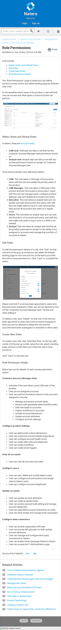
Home (24, 620)
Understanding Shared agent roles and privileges (30, 579)
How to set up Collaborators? (21, 592)
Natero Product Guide (30, 39)
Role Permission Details (20, 74)
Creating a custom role (17, 605)
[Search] (32, 31)
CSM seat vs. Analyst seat (19, 596)
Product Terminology (17, 600)
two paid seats (27, 143)
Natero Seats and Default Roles (23, 65)
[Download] (24, 321)
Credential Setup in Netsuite (20, 574)
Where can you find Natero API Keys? (24, 587)
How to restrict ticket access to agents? (26, 570)
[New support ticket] (38, 31)
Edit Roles (13, 68)
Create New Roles (17, 71)
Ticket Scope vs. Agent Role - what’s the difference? (31, 609)
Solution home (9, 39)
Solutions (36, 620)
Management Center (16, 583)
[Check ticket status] (48, 31)
